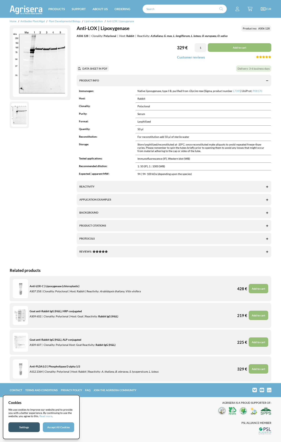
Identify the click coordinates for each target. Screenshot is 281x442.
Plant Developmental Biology (64, 21)
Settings (24, 427)
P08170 (257, 91)
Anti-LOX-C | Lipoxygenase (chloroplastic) (54, 286)
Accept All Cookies (58, 427)
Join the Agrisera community (114, 390)
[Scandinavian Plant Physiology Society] (266, 411)
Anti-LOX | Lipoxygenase (120, 21)
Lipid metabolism (93, 21)
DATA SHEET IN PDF (94, 68)
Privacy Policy (71, 390)
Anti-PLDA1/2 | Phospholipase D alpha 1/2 (55, 366)
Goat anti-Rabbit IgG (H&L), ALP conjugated (55, 339)
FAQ (87, 390)
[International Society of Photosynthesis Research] (253, 411)
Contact (16, 390)
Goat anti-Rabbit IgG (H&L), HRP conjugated (56, 311)
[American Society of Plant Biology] (222, 411)
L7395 (236, 91)
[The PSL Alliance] (265, 431)
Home (13, 21)
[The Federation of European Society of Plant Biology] (232, 411)
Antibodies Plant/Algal (32, 21)
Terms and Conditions (41, 390)
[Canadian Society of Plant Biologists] (243, 411)
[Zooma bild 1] (40, 62)
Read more (45, 416)
